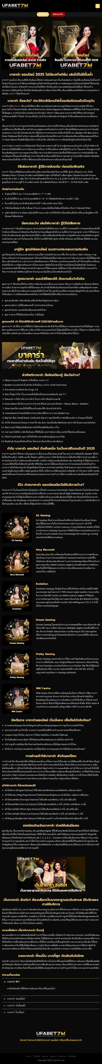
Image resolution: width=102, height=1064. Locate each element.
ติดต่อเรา (53, 1056)
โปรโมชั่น (36, 1056)
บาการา (17, 106)
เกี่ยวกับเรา (63, 1056)
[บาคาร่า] (15, 6)
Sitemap (72, 1056)
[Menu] (97, 6)
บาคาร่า (12, 94)
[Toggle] (4, 982)
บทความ (45, 1056)
